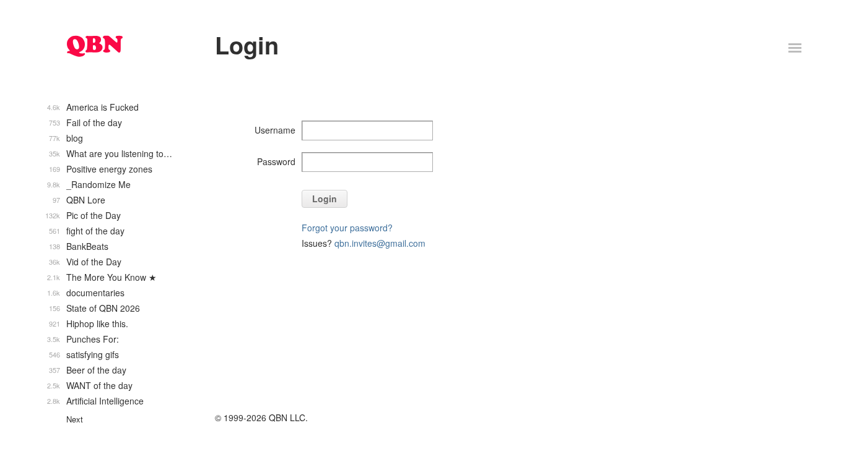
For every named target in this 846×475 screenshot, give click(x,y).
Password (276, 161)
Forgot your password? (347, 227)
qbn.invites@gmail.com (379, 243)
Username (275, 129)
